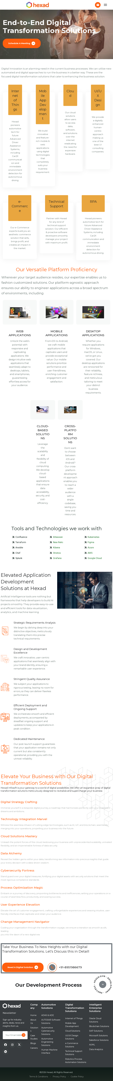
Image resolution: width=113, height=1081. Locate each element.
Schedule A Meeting (19, 43)
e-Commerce (20, 206)
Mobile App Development (43, 104)
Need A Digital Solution (20, 967)
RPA (93, 202)
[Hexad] (38, 4)
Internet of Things (15, 100)
